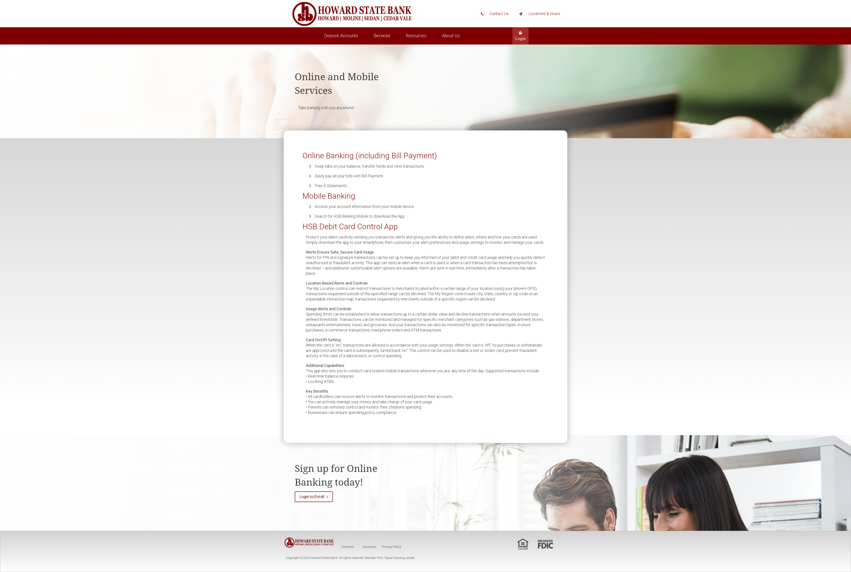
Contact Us (499, 13)
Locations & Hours (544, 13)
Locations (370, 547)
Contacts (348, 547)
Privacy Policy (391, 547)
